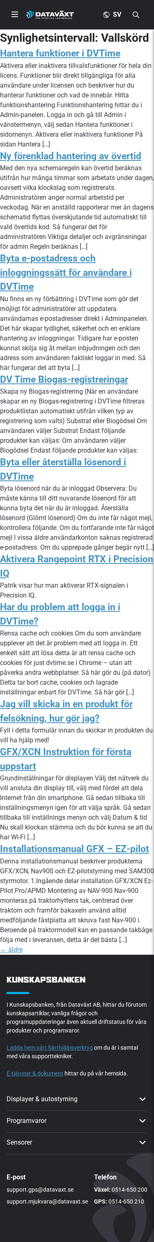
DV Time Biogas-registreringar (64, 379)
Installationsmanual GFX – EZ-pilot (74, 848)
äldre (11, 949)
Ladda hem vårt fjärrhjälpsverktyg (50, 1047)
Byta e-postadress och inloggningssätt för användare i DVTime (66, 272)
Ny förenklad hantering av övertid (70, 156)
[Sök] (137, 14)
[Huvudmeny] (15, 14)
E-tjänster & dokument (35, 1073)
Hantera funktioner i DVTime (60, 53)
